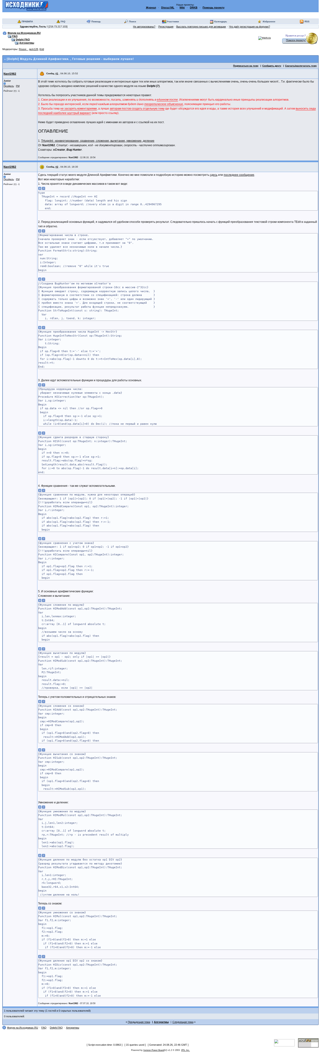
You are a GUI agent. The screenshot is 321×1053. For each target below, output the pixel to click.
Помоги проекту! (296, 40)
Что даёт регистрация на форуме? (249, 26)
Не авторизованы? (144, 26)
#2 (56, 166)
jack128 (33, 49)
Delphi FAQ (23, 39)
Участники (173, 21)
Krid (41, 49)
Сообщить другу (271, 65)
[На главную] (26, 5)
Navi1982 (10, 73)
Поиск (132, 21)
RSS (307, 21)
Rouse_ (23, 49)
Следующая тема (182, 1022)
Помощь (96, 21)
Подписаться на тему (245, 65)
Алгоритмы (26, 42)
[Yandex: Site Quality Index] (286, 1042)
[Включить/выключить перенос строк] (44, 188)
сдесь (213, 175)
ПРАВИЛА (27, 21)
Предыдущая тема (139, 1022)
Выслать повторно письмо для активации (201, 26)
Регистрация (165, 26)
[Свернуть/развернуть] (40, 188)
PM (18, 86)
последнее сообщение (239, 175)
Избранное (269, 21)
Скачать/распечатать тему (301, 65)
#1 (56, 73)
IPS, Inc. (185, 1050)
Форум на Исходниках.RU (24, 32)
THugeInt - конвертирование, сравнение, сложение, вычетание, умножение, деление (97, 140)
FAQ (63, 21)
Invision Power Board (153, 1050)
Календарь (220, 21)
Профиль (9, 86)
